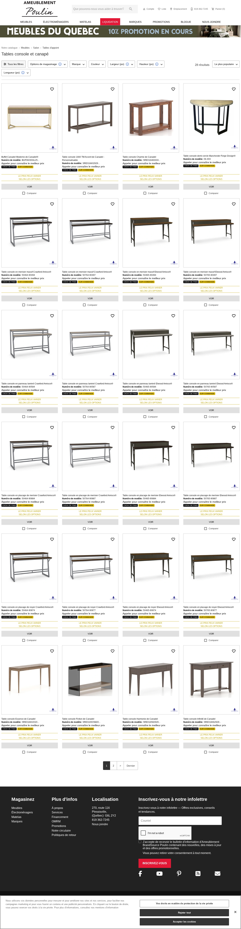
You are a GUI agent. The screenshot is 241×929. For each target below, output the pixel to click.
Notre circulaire (61, 830)
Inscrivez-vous (155, 863)
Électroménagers (56, 21)
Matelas (85, 21)
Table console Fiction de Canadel (78, 718)
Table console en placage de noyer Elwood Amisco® (148, 607)
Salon (36, 47)
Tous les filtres (15, 64)
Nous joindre (211, 21)
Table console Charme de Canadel (139, 157)
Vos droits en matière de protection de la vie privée (184, 903)
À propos (57, 807)
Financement (60, 816)
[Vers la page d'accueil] (39, 9)
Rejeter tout (184, 912)
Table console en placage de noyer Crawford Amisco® (27, 607)
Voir (29, 186)
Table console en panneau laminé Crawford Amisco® (26, 383)
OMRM (56, 821)
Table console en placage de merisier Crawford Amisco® (28, 495)
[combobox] (48, 64)
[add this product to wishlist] (52, 89)
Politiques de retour (64, 834)
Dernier (131, 765)
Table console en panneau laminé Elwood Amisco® (147, 383)
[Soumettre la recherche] (130, 9)
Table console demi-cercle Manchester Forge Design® (209, 155)
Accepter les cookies (184, 921)
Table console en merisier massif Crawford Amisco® (26, 271)
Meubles (26, 21)
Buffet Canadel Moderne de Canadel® (19, 157)
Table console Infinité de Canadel (199, 718)
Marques (135, 21)
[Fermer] (235, 912)
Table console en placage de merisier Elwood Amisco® (149, 495)
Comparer (32, 193)
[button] (144, 9)
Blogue (186, 21)
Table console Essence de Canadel (18, 718)
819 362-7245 (100, 819)
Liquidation (110, 21)
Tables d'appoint (51, 47)
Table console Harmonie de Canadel (140, 718)
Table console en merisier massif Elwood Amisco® (147, 271)
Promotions (161, 21)
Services (57, 812)
